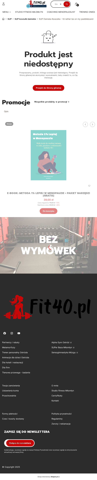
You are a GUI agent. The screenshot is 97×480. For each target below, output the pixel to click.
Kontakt (55, 400)
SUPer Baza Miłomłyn (62, 347)
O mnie (55, 385)
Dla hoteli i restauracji (12, 362)
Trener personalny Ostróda (15, 352)
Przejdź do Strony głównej (48, 88)
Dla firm (6, 367)
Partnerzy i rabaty (10, 342)
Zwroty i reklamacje (61, 423)
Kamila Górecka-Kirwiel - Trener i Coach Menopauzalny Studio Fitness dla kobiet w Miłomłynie (3, 19)
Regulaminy (57, 418)
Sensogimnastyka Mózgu (64, 352)
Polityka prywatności (62, 413)
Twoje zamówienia (11, 385)
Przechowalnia (9, 395)
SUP (10, 19)
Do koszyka (48, 211)
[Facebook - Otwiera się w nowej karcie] (4, 333)
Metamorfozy (8, 347)
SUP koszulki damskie (25, 19)
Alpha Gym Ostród (61, 342)
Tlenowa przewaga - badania (16, 372)
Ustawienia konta (10, 390)
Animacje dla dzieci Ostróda (15, 357)
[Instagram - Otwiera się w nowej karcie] (11, 333)
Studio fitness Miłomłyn (63, 390)
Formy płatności (9, 413)
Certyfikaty (57, 395)
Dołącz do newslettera (20, 443)
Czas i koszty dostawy (13, 418)
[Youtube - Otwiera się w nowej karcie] (18, 333)
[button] (67, 4)
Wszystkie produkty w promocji (50, 101)
